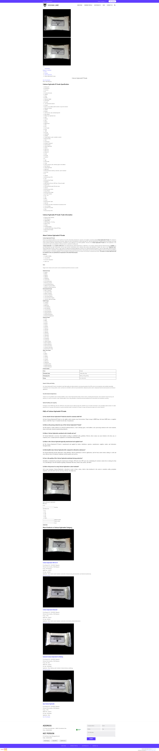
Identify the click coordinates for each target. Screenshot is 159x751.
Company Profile (88, 5)
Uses (104, 5)
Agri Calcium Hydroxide (48, 703)
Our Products (97, 5)
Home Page (79, 5)
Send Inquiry (112, 1)
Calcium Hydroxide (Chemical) (50, 609)
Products (46, 73)
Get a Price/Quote (46, 80)
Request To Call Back (47, 70)
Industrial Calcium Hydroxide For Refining (53, 656)
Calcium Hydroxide (48, 74)
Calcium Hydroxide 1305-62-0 (50, 562)
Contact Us (109, 5)
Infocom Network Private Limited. (151, 750)
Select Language (101, 1)
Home (45, 71)
